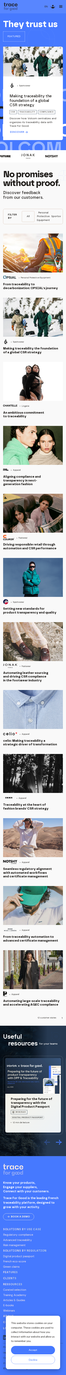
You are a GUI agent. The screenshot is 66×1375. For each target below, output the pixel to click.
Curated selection (14, 1290)
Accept (33, 1349)
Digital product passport (18, 1256)
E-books (8, 1305)
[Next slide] (59, 1143)
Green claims (11, 1267)
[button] (46, 7)
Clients (9, 1278)
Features (10, 1272)
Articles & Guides (14, 1300)
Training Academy (14, 1295)
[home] (10, 7)
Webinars (9, 1311)
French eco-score (14, 1261)
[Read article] (33, 1095)
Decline (33, 1359)
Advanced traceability (17, 1240)
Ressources (12, 1284)
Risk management (14, 1245)
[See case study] (33, 93)
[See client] (33, 262)
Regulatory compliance (18, 1235)
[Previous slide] (47, 1143)
